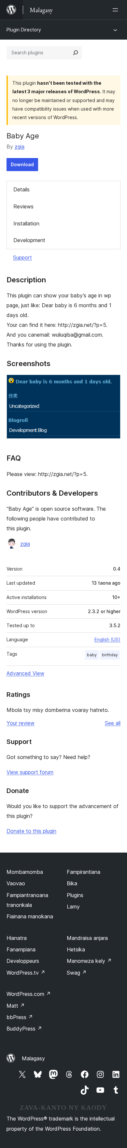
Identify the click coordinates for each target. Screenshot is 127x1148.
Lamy (73, 906)
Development (29, 240)
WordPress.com (29, 994)
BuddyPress (24, 1028)
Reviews (23, 206)
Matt (16, 1005)
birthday (110, 654)
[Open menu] (116, 10)
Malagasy (33, 1058)
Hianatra (17, 938)
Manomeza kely (89, 961)
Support (22, 257)
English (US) (107, 639)
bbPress (20, 1017)
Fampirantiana (83, 872)
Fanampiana (21, 949)
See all (112, 723)
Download (22, 164)
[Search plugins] (75, 52)
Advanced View (25, 673)
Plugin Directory (24, 29)
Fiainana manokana (30, 916)
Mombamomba (25, 872)
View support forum (30, 772)
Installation (26, 223)
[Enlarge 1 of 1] (111, 383)
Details (21, 189)
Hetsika (76, 949)
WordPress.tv (26, 972)
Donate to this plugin (31, 831)
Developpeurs (23, 961)
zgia (19, 146)
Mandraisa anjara (87, 938)
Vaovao (16, 883)
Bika (72, 883)
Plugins (75, 895)
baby (92, 654)
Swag (77, 972)
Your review (21, 723)
